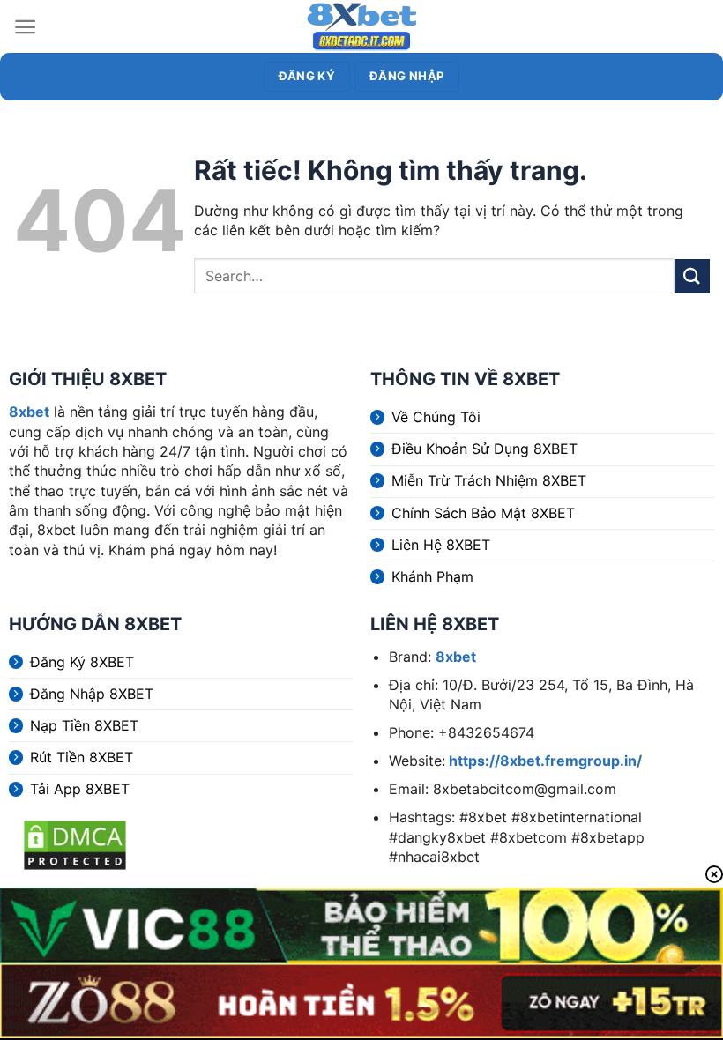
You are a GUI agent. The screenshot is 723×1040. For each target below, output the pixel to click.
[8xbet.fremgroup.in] (361, 26)
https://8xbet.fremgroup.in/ (543, 760)
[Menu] (25, 27)
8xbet (29, 411)
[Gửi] (692, 276)
